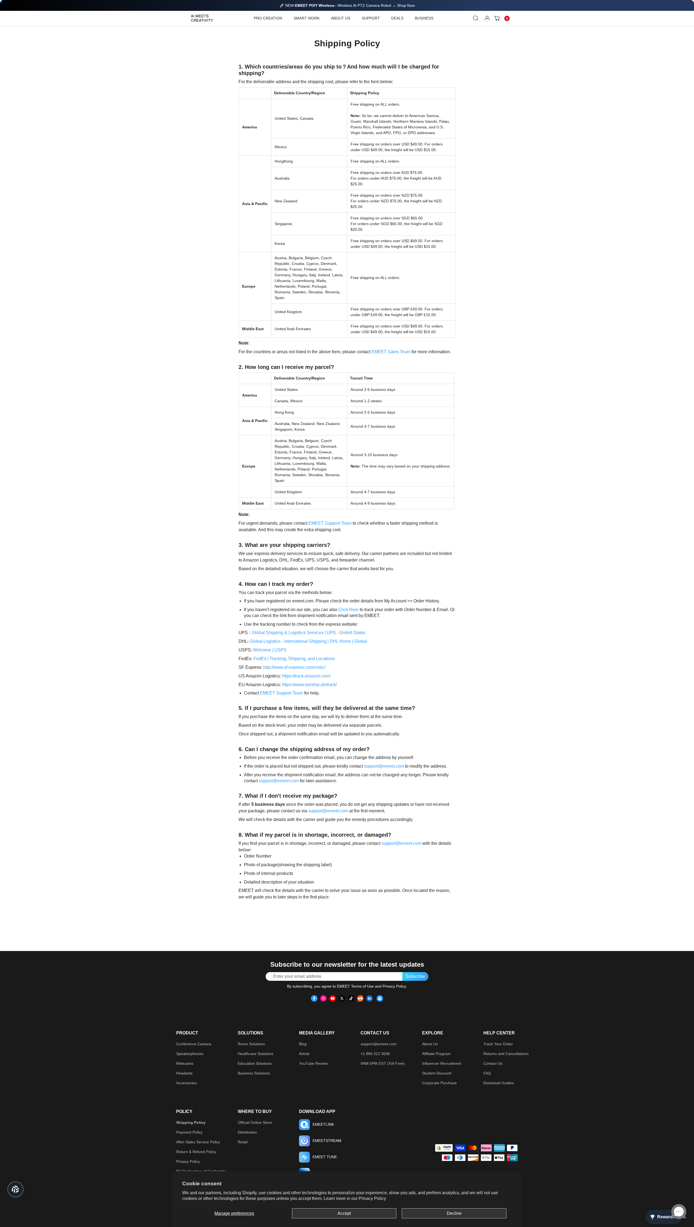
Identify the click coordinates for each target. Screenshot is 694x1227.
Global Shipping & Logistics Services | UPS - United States (308, 632)
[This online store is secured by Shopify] (444, 1148)
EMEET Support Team (330, 523)
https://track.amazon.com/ (306, 676)
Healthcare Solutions (255, 1053)
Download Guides (498, 1083)
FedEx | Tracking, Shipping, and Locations (294, 658)
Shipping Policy (190, 1122)
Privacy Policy (372, 1198)
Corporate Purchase (439, 1083)
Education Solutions (255, 1063)
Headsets (184, 1073)
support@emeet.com (384, 766)
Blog (303, 1044)
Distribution (247, 1132)
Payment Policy (189, 1132)
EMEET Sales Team (390, 351)
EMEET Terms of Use (355, 986)
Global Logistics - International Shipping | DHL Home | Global (308, 641)
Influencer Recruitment (441, 1063)
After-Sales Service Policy (198, 1142)
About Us (430, 1044)
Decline (454, 1213)
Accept (344, 1213)
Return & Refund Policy (196, 1152)
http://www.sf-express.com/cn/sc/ (294, 667)
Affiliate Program (436, 1053)
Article (304, 1053)
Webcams (184, 1063)
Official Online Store (255, 1122)
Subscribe (415, 976)
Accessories (186, 1083)
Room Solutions (251, 1044)
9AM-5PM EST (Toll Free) (383, 1063)
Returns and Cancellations (506, 1053)
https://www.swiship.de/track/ (309, 684)
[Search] (476, 18)
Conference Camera (193, 1044)
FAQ (487, 1073)
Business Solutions (254, 1073)
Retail (243, 1142)
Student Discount (436, 1073)
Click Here (348, 609)
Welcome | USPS (270, 650)
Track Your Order (498, 1044)
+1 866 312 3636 (375, 1053)
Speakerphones (189, 1053)
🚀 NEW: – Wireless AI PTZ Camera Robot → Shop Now (347, 5)
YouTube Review (313, 1063)
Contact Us (492, 1063)
